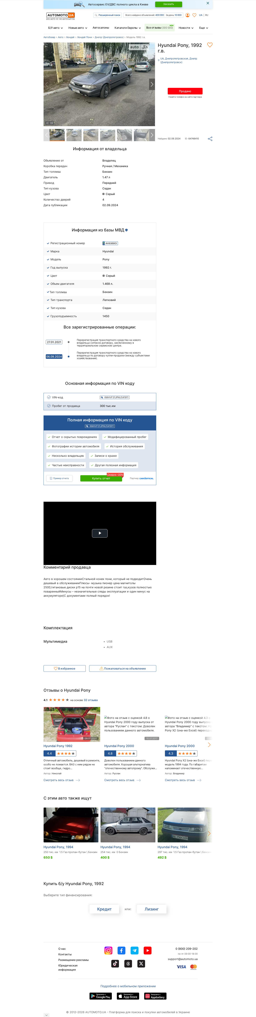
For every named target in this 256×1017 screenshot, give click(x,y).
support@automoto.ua (183, 959)
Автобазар (49, 37)
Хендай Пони (84, 37)
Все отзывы (159, 27)
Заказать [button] (168, 3)
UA (200, 15)
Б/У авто (53, 27)
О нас (62, 948)
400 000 (159, 15)
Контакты (65, 954)
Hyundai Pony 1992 (58, 746)
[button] (152, 84)
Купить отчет (107, 477)
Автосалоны (101, 27)
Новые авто (76, 27)
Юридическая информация (67, 967)
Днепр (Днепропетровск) (109, 37)
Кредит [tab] (104, 909)
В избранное (66, 668)
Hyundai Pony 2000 (119, 746)
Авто (60, 37)
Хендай (70, 37)
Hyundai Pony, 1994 (58, 847)
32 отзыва (91, 700)
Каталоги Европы (126, 27)
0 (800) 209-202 (187, 948)
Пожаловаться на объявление (124, 668)
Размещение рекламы (73, 960)
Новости (184, 27)
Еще (202, 27)
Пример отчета (61, 478)
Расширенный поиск (109, 15)
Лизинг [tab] (152, 909)
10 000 (178, 15)
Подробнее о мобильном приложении (128, 986)
